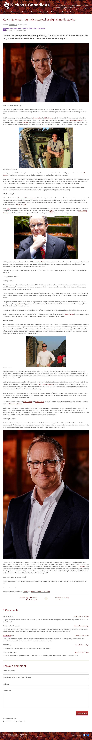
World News (53, 213)
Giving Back (66, 12)
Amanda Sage (13, 24)
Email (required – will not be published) (17, 677)
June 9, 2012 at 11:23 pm (82, 645)
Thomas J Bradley (17, 736)
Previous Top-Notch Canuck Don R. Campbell (28, 599)
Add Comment (82, 713)
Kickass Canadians (30, 5)
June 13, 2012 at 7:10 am (82, 652)
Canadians (15, 12)
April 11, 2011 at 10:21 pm (81, 616)
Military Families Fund (75, 120)
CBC (18, 204)
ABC (8, 208)
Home (6, 12)
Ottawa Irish (24, 122)
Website (6, 684)
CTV (24, 204)
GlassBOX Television (15, 404)
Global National (48, 118)
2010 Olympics (80, 566)
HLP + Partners (27, 401)
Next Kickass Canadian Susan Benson (62, 599)
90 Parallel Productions (46, 384)
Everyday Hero (37, 118)
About (73, 735)
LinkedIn (25, 591)
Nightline (51, 211)
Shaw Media (41, 262)
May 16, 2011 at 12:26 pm (81, 626)
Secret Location (39, 401)
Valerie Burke (7, 635)
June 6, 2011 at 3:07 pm (82, 635)
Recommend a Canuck (39, 12)
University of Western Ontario (26, 198)
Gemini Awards (69, 314)
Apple (18, 304)
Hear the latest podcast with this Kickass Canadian (25, 29)
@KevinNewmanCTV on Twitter (40, 591)
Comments (7, 691)
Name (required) (9, 671)
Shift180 (39, 736)
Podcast (25, 12)
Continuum (55, 12)
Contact (79, 735)
